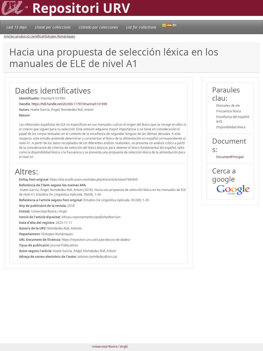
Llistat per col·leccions (52, 27)
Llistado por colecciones (98, 27)
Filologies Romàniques (59, 36)
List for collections (141, 27)
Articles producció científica (23, 36)
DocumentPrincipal (229, 157)
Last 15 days (16, 27)
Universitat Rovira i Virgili (110, 346)
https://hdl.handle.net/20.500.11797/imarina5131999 (69, 104)
